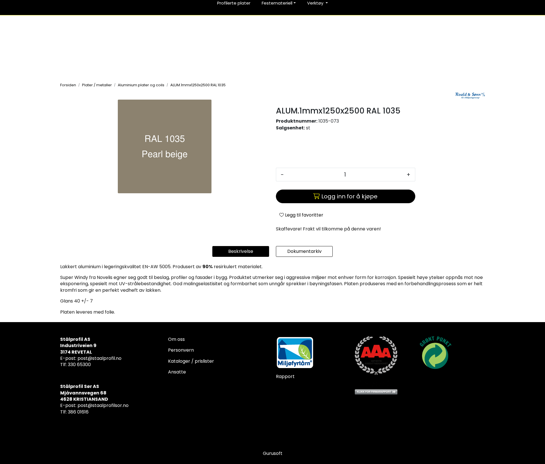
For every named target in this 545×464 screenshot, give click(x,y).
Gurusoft (272, 453)
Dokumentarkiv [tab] (304, 251)
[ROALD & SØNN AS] (470, 96)
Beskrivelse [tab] (240, 251)
